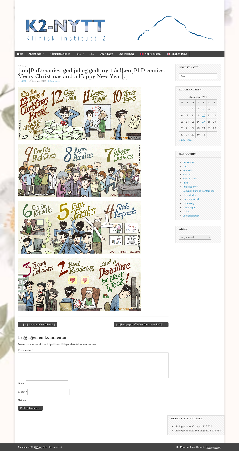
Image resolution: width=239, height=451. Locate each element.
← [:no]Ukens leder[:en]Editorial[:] (37, 324)
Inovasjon (188, 170)
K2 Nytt (38, 447)
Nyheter (22, 66)
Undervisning (126, 53)
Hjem (20, 53)
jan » (190, 139)
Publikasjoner (190, 186)
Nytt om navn (190, 178)
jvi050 (23, 81)
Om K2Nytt (106, 53)
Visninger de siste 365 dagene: (192, 430)
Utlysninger (189, 207)
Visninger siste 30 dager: (189, 426)
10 (203, 115)
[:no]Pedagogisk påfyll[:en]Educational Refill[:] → (141, 324)
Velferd (186, 211)
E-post (22, 391)
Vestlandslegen (191, 215)
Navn (21, 383)
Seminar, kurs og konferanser (199, 190)
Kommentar (25, 350)
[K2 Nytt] (119, 22)
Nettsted (22, 400)
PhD (92, 53)
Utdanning (188, 203)
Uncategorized (191, 199)
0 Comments (54, 81)
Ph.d (185, 182)
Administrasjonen (60, 53)
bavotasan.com (213, 447)
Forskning (188, 162)
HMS (78, 53)
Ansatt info (35, 53)
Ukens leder (189, 195)
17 (203, 121)
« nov (182, 139)
